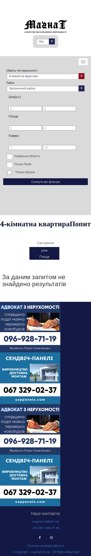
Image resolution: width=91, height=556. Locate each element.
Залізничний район (22, 88)
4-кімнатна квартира (23, 76)
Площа (44, 256)
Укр (41, 41)
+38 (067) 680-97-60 (45, 528)
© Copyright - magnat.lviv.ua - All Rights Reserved (45, 552)
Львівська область (27, 156)
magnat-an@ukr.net (45, 521)
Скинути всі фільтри (45, 182)
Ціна (44, 250)
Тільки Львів (22, 164)
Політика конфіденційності (45, 545)
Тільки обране (25, 172)
